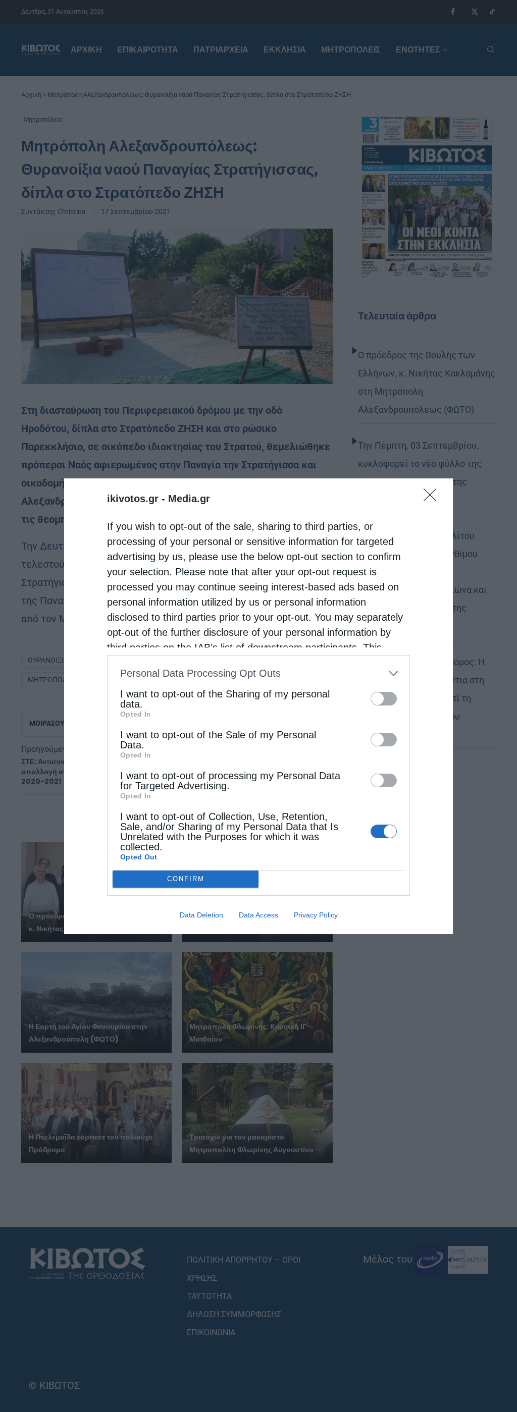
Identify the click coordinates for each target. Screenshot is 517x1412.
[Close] (433, 498)
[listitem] (258, 673)
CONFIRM (185, 879)
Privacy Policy (316, 915)
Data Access (258, 915)
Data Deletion (201, 915)
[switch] (384, 698)
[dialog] (258, 706)
